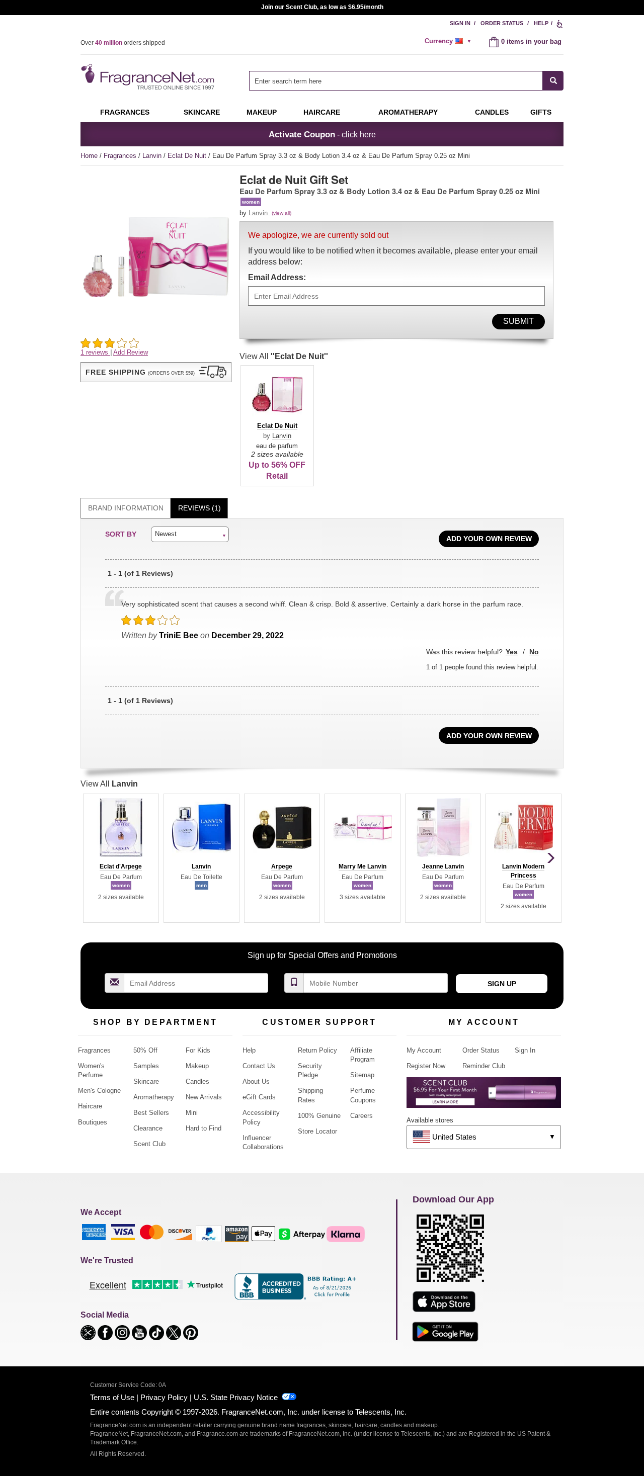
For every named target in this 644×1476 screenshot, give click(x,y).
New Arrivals (204, 1097)
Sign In (460, 23)
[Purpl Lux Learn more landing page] (484, 1096)
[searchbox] (396, 81)
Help (541, 23)
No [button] (534, 652)
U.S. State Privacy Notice (236, 1397)
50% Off (145, 1050)
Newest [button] (166, 534)
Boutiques (92, 1122)
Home (89, 155)
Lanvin (153, 155)
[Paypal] (209, 1233)
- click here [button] (322, 134)
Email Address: (277, 277)
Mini (192, 1112)
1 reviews (95, 352)
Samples (146, 1066)
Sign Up (502, 984)
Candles (197, 1081)
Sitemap (362, 1075)
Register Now (426, 1066)
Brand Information (126, 508)
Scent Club (149, 1144)
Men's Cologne (99, 1090)
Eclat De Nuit (188, 155)
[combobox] (406, 81)
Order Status (501, 23)
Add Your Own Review (489, 539)
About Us (256, 1081)
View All (283, 356)
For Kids (198, 1050)
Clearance (148, 1128)
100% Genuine (319, 1115)
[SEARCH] (553, 81)
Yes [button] (512, 652)
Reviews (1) (199, 508)
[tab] (125, 508)
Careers (361, 1115)
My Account (424, 1050)
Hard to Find (203, 1128)
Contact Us (259, 1066)
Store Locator (317, 1131)
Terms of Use (112, 1397)
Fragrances (124, 112)
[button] (155, 372)
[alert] (449, 41)
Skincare (202, 112)
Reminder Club (483, 1066)
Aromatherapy (153, 1097)
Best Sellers (151, 1112)
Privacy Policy (164, 1397)
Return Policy (317, 1050)
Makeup (262, 112)
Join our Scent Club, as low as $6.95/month (322, 7)
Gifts (540, 112)
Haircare (321, 112)
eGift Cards (259, 1097)
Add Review (130, 352)
